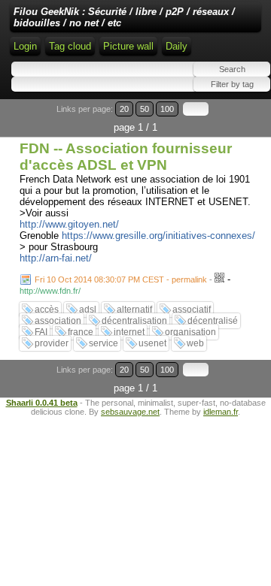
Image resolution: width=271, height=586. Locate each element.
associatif (191, 309)
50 (144, 108)
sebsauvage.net (130, 411)
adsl (87, 309)
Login (25, 46)
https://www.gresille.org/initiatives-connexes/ (158, 235)
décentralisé (212, 321)
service (103, 343)
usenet (152, 343)
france (80, 332)
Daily (176, 46)
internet (129, 332)
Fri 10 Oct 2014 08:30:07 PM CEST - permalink (121, 279)
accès (47, 309)
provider (52, 343)
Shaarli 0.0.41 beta (42, 402)
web (195, 343)
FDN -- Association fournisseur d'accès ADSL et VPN (126, 156)
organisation (190, 332)
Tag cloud (70, 46)
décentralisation (134, 321)
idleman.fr (220, 411)
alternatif (134, 309)
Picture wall (128, 46)
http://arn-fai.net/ (56, 258)
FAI (41, 332)
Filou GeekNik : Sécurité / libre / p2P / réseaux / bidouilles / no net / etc (124, 17)
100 (167, 108)
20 (124, 108)
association (58, 321)
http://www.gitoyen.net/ (69, 224)
